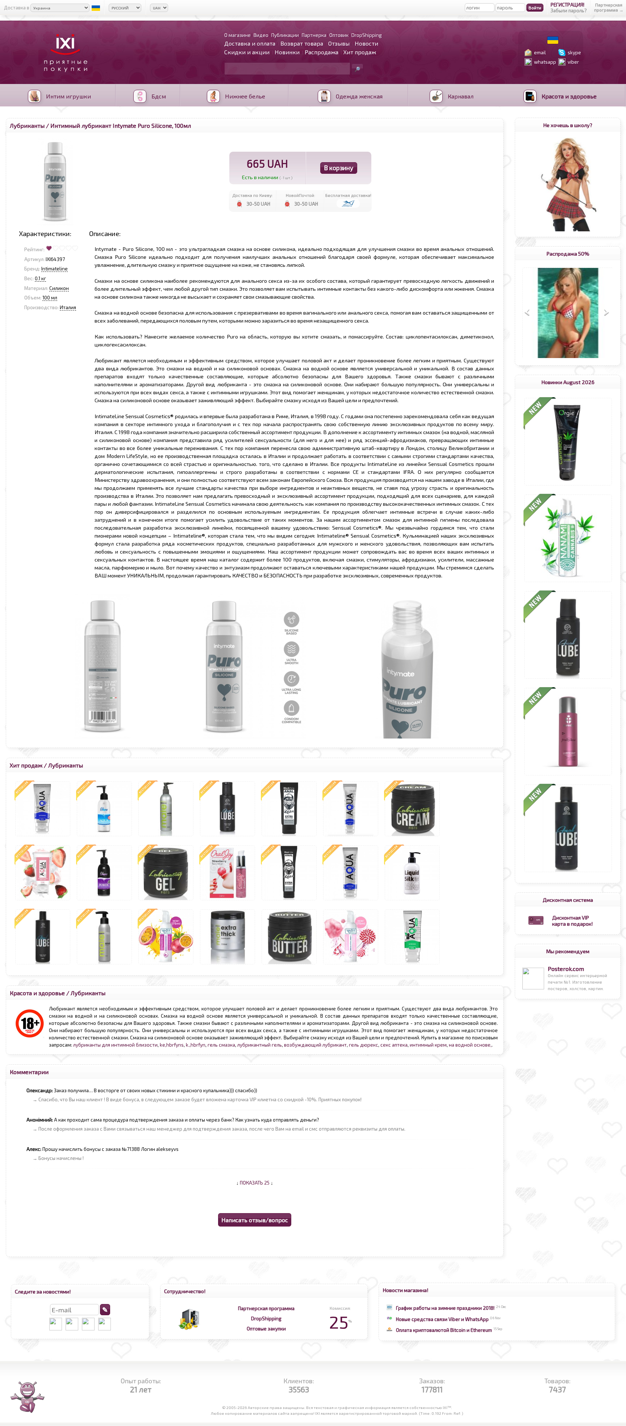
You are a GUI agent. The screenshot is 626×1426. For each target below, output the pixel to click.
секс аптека (394, 1045)
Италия (68, 307)
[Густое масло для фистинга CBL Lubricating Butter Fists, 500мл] (289, 964)
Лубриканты (27, 125)
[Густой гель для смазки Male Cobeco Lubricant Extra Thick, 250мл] (227, 964)
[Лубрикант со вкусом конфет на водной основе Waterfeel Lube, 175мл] (350, 964)
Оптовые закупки (266, 1329)
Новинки (287, 52)
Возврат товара (301, 43)
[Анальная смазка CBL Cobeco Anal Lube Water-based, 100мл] (227, 836)
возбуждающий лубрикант (315, 1045)
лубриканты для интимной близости (115, 1045)
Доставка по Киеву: (252, 195)
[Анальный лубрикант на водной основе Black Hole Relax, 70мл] (289, 836)
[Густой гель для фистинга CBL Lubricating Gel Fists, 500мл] (165, 900)
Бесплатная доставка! (348, 195)
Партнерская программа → (608, 7)
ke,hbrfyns (172, 1045)
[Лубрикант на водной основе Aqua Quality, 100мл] (350, 836)
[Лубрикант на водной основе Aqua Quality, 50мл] (42, 836)
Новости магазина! (406, 1290)
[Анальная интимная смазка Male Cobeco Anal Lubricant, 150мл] (104, 964)
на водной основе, (470, 1045)
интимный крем (428, 1045)
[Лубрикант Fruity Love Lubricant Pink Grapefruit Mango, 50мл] (568, 775)
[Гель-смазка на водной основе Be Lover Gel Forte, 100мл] (104, 900)
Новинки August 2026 (567, 382)
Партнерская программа (266, 1308)
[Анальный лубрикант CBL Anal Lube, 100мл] (568, 679)
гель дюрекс (363, 1045)
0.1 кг (40, 278)
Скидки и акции (247, 52)
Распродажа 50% (567, 253)
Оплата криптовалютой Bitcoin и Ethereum (444, 1330)
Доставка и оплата (249, 43)
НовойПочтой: (300, 195)
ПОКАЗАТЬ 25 (255, 1183)
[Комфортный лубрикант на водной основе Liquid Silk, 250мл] (412, 900)
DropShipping (266, 1318)
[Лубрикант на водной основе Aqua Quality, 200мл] (350, 900)
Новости (366, 43)
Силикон (59, 288)
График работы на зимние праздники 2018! (445, 1308)
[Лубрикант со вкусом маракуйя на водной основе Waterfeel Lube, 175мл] (165, 964)
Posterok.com (566, 968)
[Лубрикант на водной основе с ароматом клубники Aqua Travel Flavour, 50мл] (42, 900)
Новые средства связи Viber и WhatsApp (442, 1319)
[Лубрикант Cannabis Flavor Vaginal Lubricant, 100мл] (568, 485)
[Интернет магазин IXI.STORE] (64, 76)
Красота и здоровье (37, 992)
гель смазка (221, 1045)
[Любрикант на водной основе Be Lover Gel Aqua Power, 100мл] (104, 836)
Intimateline (54, 269)
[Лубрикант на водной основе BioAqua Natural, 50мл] (412, 964)
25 (340, 1321)
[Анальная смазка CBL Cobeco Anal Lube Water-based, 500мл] (42, 964)
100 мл (49, 297)
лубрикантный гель (259, 1045)
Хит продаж (359, 52)
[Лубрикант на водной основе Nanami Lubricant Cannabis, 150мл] (568, 582)
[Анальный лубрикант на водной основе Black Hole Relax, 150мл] (289, 900)
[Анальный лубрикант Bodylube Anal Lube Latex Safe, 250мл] (568, 872)
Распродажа (321, 52)
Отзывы (339, 43)
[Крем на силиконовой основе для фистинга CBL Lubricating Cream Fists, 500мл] (412, 836)
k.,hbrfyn (195, 1045)
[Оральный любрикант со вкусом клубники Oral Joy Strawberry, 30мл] (227, 900)
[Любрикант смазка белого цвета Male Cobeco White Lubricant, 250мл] (165, 836)
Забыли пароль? (569, 10)
